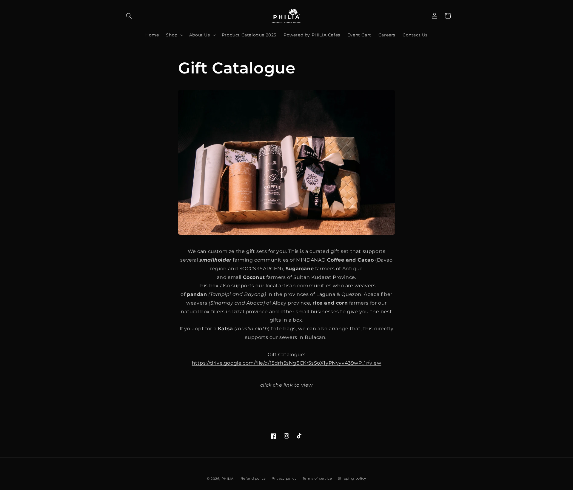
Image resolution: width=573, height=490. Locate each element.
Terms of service (317, 479)
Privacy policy (284, 479)
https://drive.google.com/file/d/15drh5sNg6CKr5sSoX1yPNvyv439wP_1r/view (286, 363)
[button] (128, 15)
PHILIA (227, 479)
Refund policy (253, 479)
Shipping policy (352, 479)
